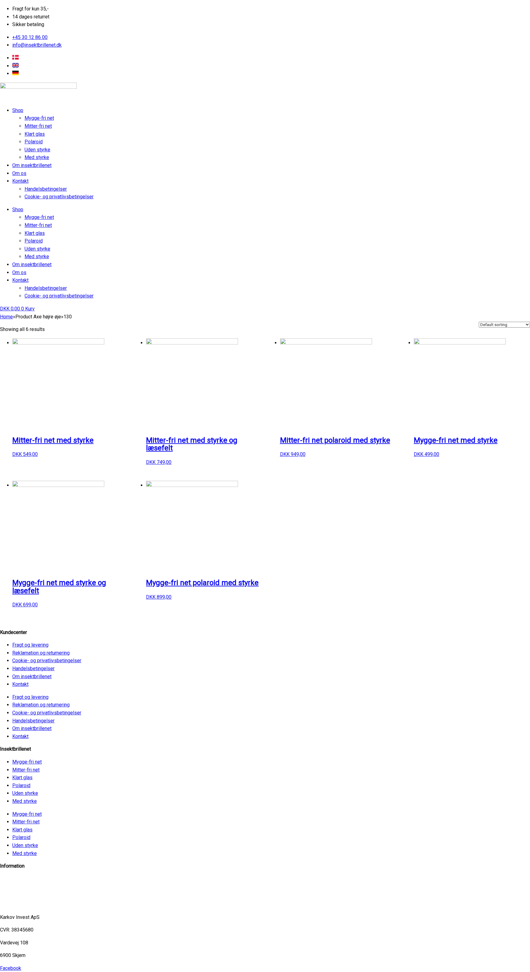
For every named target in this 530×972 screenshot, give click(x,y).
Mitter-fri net (38, 126)
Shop (17, 110)
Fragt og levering (30, 645)
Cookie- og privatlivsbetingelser (59, 197)
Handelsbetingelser (46, 189)
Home (6, 317)
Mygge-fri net (39, 118)
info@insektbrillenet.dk (24, 879)
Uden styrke (37, 150)
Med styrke (37, 157)
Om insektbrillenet (32, 165)
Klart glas (35, 134)
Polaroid (34, 142)
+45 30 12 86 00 (17, 904)
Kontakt (20, 181)
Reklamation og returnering (41, 653)
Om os (19, 173)
